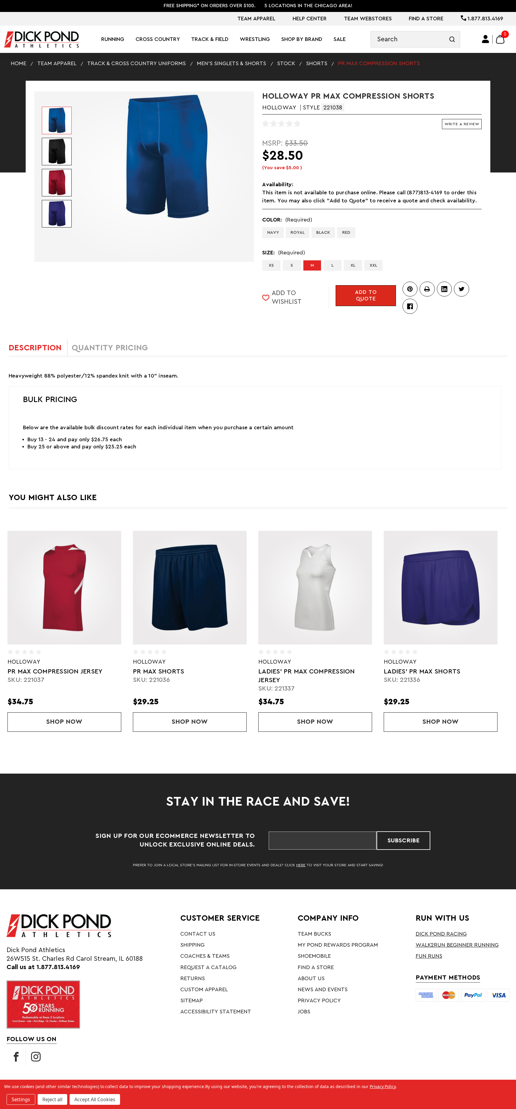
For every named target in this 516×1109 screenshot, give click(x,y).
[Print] (427, 289)
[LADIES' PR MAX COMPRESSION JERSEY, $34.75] (189, 587)
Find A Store (426, 18)
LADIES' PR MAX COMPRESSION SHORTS (432, 675)
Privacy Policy (319, 1000)
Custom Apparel (204, 989)
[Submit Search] (452, 39)
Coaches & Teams (205, 956)
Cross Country (158, 39)
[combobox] (415, 39)
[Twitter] (461, 289)
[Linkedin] (444, 289)
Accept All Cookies (94, 1099)
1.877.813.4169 (484, 18)
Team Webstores (368, 18)
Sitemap (191, 1000)
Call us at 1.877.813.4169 (43, 967)
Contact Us (197, 934)
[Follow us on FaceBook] (16, 1057)
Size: (283, 252)
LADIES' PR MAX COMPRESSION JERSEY (181, 675)
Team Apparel (256, 18)
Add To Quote (366, 295)
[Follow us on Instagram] (35, 1057)
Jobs (304, 1011)
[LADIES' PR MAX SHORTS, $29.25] (315, 587)
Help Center (310, 18)
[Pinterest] (410, 289)
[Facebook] (410, 306)
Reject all (52, 1099)
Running (112, 39)
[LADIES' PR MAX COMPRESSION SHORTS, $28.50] (440, 587)
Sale (340, 39)
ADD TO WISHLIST (287, 297)
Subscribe (404, 841)
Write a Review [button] (462, 124)
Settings (21, 1099)
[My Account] (486, 39)
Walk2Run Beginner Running (457, 945)
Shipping (192, 945)
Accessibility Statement (215, 1011)
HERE (300, 865)
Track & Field (209, 39)
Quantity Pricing (110, 348)
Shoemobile (314, 956)
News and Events (323, 989)
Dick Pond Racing (441, 934)
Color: (287, 219)
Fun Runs (429, 956)
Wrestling (255, 39)
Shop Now (81, 722)
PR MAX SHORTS (33, 671)
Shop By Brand (301, 39)
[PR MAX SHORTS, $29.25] (64, 587)
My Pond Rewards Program (338, 945)
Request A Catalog (208, 967)
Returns (192, 978)
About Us (311, 978)
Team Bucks (314, 934)
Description (35, 348)
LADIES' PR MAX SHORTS (296, 671)
